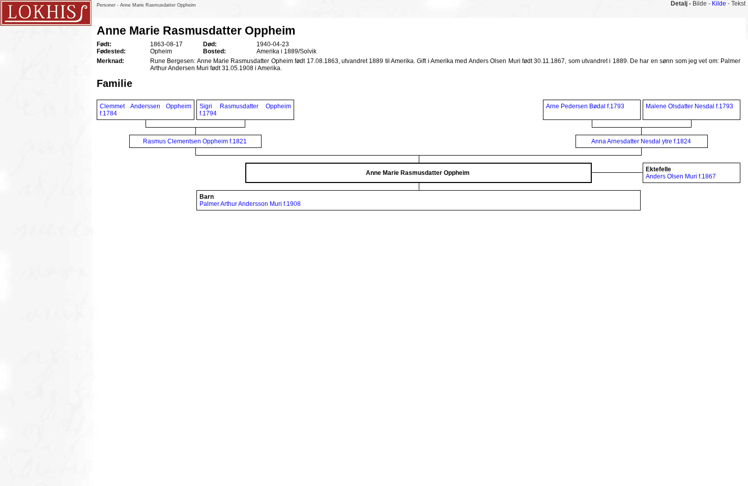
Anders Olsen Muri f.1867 (681, 176)
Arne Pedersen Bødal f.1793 (585, 106)
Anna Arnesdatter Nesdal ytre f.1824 (641, 141)
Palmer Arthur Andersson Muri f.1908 (250, 203)
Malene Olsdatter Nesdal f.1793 (689, 106)
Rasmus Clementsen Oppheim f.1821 (195, 141)
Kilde (719, 3)
